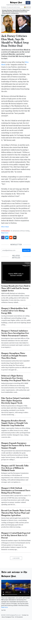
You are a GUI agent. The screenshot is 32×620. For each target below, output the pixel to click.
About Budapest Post (8, 617)
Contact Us (25, 615)
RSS (4, 610)
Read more (4, 233)
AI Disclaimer (19, 617)
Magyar (28, 7)
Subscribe (26, 250)
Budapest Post (16, 2)
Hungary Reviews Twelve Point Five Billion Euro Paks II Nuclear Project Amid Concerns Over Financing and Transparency (15, 12)
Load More (16, 558)
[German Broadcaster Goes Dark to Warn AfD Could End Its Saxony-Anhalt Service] (16, 273)
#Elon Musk (5, 227)
